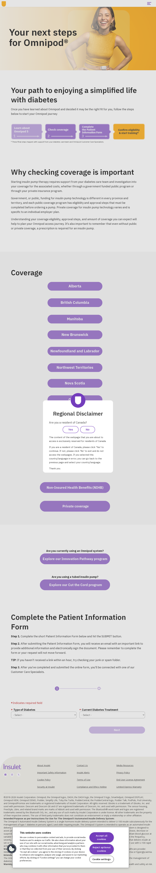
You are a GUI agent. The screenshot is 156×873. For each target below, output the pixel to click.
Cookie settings (101, 859)
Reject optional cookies (101, 849)
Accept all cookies (101, 837)
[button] (12, 849)
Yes (70, 429)
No (87, 429)
